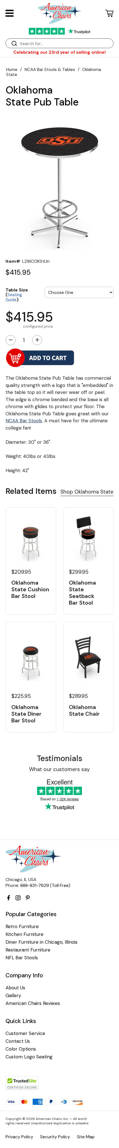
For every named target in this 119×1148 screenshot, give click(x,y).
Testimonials (59, 758)
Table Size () (17, 294)
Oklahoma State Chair (84, 710)
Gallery (13, 995)
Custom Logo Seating (29, 1056)
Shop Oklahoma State (86, 491)
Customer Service (25, 1033)
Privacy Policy (19, 1137)
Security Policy (55, 1137)
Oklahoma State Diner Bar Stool (26, 714)
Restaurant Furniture (28, 950)
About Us (15, 987)
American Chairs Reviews (33, 1003)
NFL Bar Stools (22, 957)
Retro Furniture (22, 926)
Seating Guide (14, 297)
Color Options (21, 1049)
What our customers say (59, 769)
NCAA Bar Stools (24, 421)
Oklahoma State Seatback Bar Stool (82, 592)
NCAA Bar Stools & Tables (50, 69)
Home (11, 69)
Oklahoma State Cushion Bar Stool (30, 589)
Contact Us (18, 1041)
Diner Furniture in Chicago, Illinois (41, 942)
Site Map (86, 1137)
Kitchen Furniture (24, 934)
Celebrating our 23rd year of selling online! (59, 52)
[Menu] (10, 13)
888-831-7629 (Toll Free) (45, 885)
